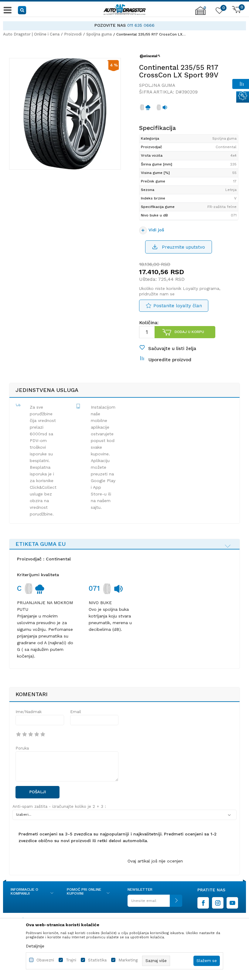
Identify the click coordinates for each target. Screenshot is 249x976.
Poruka (22, 748)
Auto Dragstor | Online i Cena (31, 34)
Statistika (97, 960)
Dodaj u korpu (189, 332)
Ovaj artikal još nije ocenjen (155, 861)
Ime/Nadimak (28, 711)
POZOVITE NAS (110, 25)
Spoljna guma (99, 34)
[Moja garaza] (200, 14)
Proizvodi (73, 34)
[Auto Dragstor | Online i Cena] (124, 10)
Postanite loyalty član (177, 305)
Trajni (71, 960)
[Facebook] (203, 902)
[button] (22, 10)
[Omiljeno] (219, 11)
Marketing (128, 960)
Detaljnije (35, 946)
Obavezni (45, 960)
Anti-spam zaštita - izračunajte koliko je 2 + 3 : (59, 806)
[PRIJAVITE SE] (155, 903)
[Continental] (150, 57)
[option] (124, 25)
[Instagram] (217, 902)
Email (75, 711)
